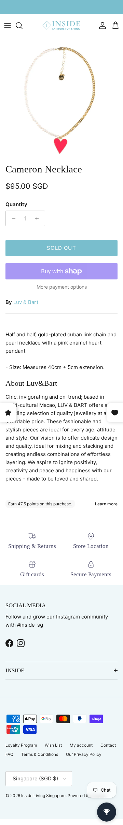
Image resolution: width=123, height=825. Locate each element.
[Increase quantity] (39, 218)
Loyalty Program (21, 745)
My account (81, 745)
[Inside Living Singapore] (61, 26)
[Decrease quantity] (12, 218)
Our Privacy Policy (83, 754)
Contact (108, 745)
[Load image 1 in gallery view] (61, 98)
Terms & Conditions (39, 754)
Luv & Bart (25, 302)
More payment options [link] (62, 287)
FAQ (9, 754)
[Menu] (7, 25)
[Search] (22, 25)
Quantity (16, 204)
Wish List (53, 745)
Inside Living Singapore (43, 795)
